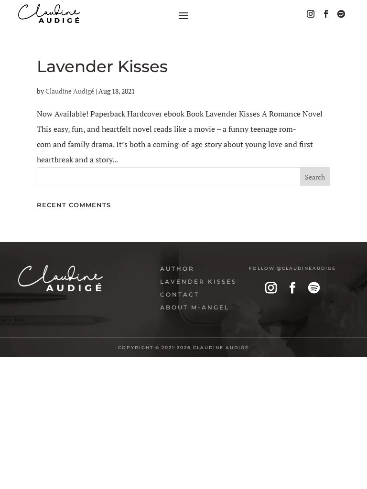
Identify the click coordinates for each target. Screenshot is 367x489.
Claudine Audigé (69, 91)
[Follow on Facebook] (326, 13)
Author (177, 268)
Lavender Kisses (102, 66)
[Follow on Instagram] (310, 13)
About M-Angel (194, 307)
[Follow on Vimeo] (341, 13)
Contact (179, 294)
